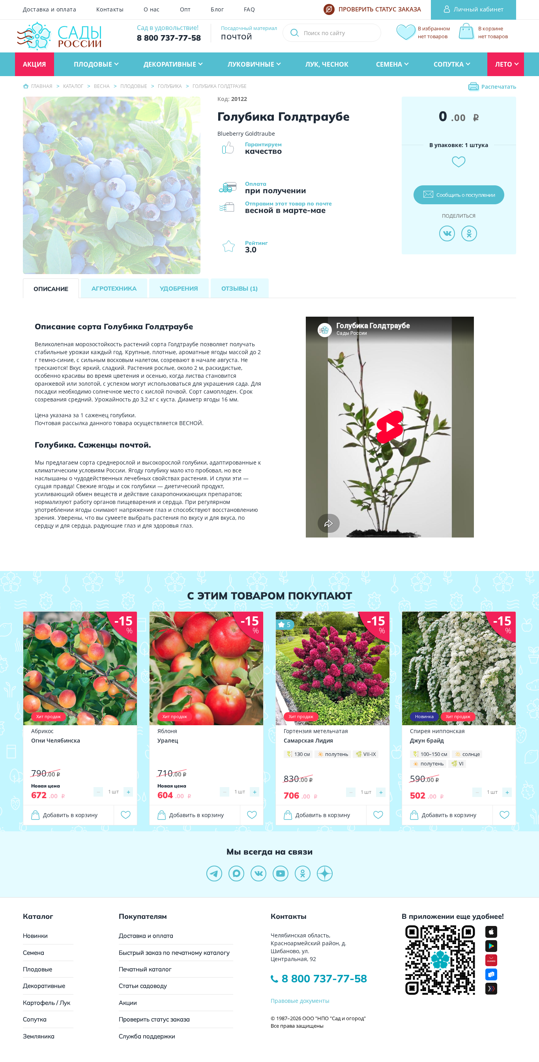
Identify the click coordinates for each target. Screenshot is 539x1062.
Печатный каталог (145, 969)
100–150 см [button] (434, 754)
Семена (33, 952)
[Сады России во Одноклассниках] (303, 873)
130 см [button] (302, 754)
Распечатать (498, 86)
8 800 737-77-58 (324, 978)
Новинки (35, 935)
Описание (51, 289)
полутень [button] (336, 754)
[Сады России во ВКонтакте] (258, 873)
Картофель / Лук (46, 1002)
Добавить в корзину (70, 815)
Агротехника (114, 288)
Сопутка (35, 1019)
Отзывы (239, 288)
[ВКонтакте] (447, 233)
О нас (152, 9)
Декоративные (44, 985)
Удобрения (179, 288)
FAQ (249, 9)
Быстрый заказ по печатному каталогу (174, 952)
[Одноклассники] (469, 233)
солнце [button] (471, 754)
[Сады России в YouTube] (280, 873)
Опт (185, 9)
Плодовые (37, 969)
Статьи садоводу (143, 985)
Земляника (38, 1036)
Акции (128, 1002)
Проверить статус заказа (154, 1019)
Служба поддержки (147, 1036)
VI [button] (461, 763)
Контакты (110, 9)
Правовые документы (300, 1000)
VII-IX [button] (369, 754)
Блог (217, 9)
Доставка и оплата (49, 9)
